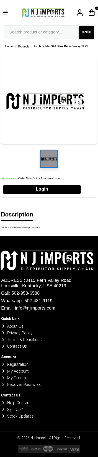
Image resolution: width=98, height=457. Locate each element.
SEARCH (86, 32)
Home (9, 46)
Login (42, 189)
